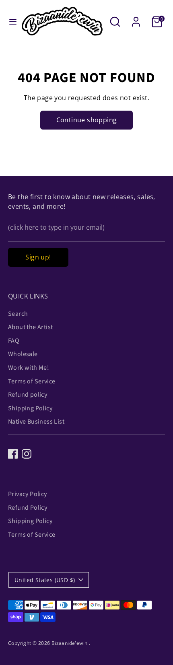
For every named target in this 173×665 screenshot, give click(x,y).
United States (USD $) (44, 580)
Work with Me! (28, 367)
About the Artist (30, 327)
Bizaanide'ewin (70, 643)
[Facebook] (13, 454)
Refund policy (27, 394)
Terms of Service (31, 381)
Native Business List (36, 421)
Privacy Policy (27, 494)
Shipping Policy (30, 408)
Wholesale (23, 354)
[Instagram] (26, 454)
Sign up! (38, 257)
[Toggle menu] (10, 22)
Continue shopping (86, 119)
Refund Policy (27, 507)
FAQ (13, 340)
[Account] (136, 18)
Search (18, 313)
